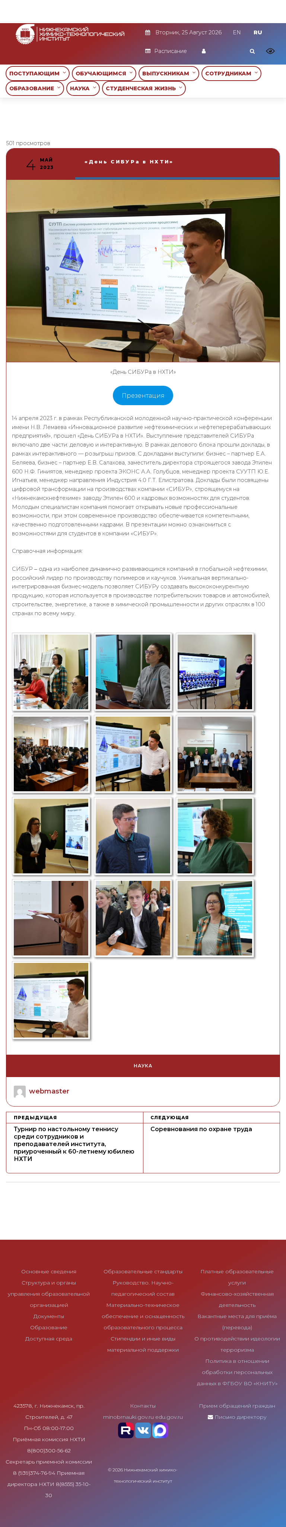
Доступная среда (48, 1338)
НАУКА (81, 88)
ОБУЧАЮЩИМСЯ (102, 73)
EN (237, 32)
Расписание (170, 51)
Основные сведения (48, 1271)
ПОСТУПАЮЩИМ (36, 73)
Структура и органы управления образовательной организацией (49, 1293)
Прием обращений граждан (237, 1405)
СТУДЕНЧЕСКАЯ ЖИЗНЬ (142, 88)
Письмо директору (240, 1417)
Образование (48, 1327)
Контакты (143, 1405)
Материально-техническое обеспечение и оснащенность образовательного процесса (143, 1316)
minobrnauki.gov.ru (128, 1417)
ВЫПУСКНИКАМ (167, 73)
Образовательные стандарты (143, 1271)
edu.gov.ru (169, 1417)
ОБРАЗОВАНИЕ (33, 88)
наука (143, 1065)
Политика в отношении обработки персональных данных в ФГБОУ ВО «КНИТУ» (237, 1372)
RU (258, 32)
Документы (49, 1316)
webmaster (49, 1091)
